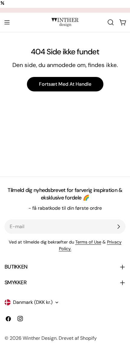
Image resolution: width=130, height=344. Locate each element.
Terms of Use (88, 242)
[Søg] (111, 22)
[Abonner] (118, 226)
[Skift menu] (7, 22)
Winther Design (40, 338)
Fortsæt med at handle (65, 84)
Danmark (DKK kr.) (33, 302)
